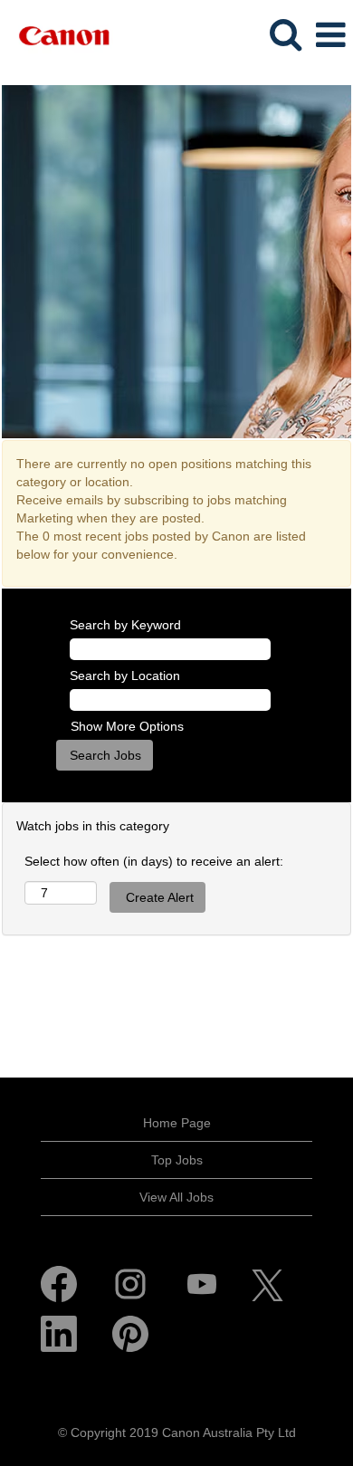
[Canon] (57, 34)
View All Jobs (176, 1197)
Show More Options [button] (127, 726)
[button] (330, 35)
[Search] (285, 34)
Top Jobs (177, 1160)
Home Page (177, 1123)
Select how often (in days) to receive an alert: (153, 861)
